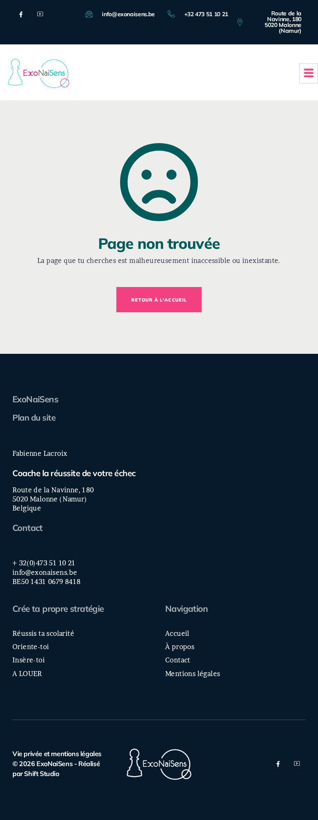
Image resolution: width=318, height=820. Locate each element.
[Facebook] (20, 14)
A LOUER (27, 673)
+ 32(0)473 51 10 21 (44, 563)
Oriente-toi (30, 646)
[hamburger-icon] (308, 73)
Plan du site (33, 417)
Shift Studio (41, 773)
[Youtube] (39, 14)
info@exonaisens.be (44, 572)
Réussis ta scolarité (43, 633)
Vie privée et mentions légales (56, 753)
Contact (27, 527)
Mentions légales (192, 673)
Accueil (177, 633)
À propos (179, 646)
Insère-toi (28, 660)
